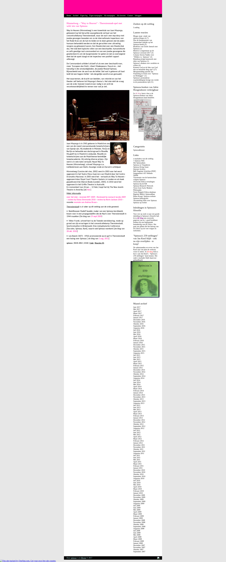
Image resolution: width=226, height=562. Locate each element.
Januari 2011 (138, 468)
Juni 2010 (136, 483)
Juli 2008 (136, 531)
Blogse (83, 558)
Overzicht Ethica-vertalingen (144, 182)
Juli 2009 (136, 506)
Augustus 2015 (138, 353)
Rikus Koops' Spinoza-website (144, 196)
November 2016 (139, 322)
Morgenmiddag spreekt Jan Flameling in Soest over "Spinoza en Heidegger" (145, 74)
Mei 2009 (136, 510)
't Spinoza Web (138, 161)
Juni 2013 (136, 407)
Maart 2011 (137, 464)
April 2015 (137, 361)
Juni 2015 (136, 357)
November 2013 (139, 397)
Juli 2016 (136, 330)
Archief (75, 16)
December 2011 (139, 445)
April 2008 (137, 537)
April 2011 (137, 462)
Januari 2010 (138, 493)
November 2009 (139, 497)
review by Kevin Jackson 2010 (109, 200)
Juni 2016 (136, 332)
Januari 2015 (138, 368)
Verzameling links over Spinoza (145, 200)
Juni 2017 (136, 307)
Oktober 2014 (138, 374)
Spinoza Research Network (143, 186)
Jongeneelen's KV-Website (143, 173)
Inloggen (138, 16)
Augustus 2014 (138, 378)
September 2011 (139, 451)
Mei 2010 (136, 485)
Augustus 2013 (138, 403)
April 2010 (137, 487)
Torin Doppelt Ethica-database (144, 192)
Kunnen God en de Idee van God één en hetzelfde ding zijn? (145, 68)
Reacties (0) (99, 243)
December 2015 (139, 345)
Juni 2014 (136, 382)
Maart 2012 (137, 439)
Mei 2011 (136, 460)
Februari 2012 (138, 441)
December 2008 (139, 520)
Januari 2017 (138, 318)
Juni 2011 (136, 458)
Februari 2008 (138, 541)
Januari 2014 (138, 393)
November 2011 (139, 447)
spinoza (73, 558)
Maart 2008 (137, 539)
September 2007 (139, 552)
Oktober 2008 (138, 524)
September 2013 (139, 401)
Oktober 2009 (138, 499)
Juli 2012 (136, 430)
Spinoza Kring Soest (140, 167)
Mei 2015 (136, 359)
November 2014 (139, 372)
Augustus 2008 (138, 529)
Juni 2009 (136, 508)
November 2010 (139, 472)
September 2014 (139, 376)
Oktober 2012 (138, 424)
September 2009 (139, 501)
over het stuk (72, 197)
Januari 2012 (138, 443)
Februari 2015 (138, 366)
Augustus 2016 (138, 328)
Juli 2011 (136, 455)
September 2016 (139, 326)
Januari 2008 (138, 543)
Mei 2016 (136, 334)
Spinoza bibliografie (140, 198)
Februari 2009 (138, 516)
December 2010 (139, 470)
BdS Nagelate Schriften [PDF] (144, 171)
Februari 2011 (138, 466)
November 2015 (139, 347)
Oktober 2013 (138, 399)
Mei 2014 (136, 384)
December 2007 (139, 545)
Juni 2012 (136, 433)
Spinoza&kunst (139, 150)
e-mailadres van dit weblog (143, 159)
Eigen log (83, 16)
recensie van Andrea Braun (85, 202)
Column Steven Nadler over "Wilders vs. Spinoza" (143, 56)
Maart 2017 (137, 313)
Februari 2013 (138, 416)
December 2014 (139, 370)
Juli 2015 (136, 355)
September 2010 (139, 476)
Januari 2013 (138, 418)
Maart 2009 (137, 514)
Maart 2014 (137, 389)
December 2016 (139, 320)
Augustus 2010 (138, 478)
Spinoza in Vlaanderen (141, 165)
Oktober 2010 (138, 474)
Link (92, 243)
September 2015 (139, 351)
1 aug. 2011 (104, 239)
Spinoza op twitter (140, 203)
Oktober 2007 (138, 550)
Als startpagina (109, 16)
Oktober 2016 (138, 324)
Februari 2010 (138, 491)
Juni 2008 (136, 533)
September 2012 (139, 426)
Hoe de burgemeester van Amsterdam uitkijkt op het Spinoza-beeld (143, 42)
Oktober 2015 (138, 349)
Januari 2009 (138, 518)
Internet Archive (139, 169)
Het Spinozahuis (139, 163)
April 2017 (137, 311)
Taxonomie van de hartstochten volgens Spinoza (144, 179)
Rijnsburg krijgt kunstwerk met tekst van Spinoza (144, 60)
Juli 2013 (136, 405)
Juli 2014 (136, 380)
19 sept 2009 (96, 216)
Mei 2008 (136, 535)
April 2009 (137, 512)
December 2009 (139, 495)
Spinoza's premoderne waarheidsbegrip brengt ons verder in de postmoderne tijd (146, 80)
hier (89, 190)
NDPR (135, 175)
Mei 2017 (136, 309)
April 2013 (137, 412)
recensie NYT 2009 (87, 197)
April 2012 (137, 437)
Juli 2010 (136, 481)
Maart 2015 (137, 364)
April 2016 (137, 336)
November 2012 (139, 422)
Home (69, 16)
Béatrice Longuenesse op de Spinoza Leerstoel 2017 (143, 52)
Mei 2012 (136, 435)
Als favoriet (121, 16)
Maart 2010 (137, 489)
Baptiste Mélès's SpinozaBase (144, 194)
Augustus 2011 (138, 453)
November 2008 (139, 522)
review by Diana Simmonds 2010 (81, 200)
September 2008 (139, 527)
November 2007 (139, 547)
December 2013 (139, 395)
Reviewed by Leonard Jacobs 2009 (111, 197)
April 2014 (137, 387)
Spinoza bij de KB (140, 184)
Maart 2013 (137, 414)
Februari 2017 (138, 316)
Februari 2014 (138, 391)
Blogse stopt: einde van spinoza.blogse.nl (141, 37)
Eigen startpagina (95, 16)
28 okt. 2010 (72, 231)
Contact (130, 16)
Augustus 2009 (138, 504)
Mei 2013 (136, 410)
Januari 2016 (138, 343)
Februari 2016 (138, 341)
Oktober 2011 (138, 449)
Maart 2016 (137, 338)
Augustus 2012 (138, 428)
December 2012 (139, 420)
